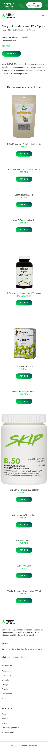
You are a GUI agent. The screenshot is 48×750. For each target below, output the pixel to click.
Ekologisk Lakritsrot (24, 366)
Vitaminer (16, 37)
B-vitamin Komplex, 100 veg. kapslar (24, 170)
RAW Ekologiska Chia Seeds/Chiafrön (24, 144)
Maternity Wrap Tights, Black (24, 515)
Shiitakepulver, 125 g (24, 195)
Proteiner (5, 689)
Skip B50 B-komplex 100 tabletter (24, 490)
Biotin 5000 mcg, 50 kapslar (24, 392)
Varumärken (7, 694)
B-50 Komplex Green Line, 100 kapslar (24, 293)
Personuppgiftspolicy (10, 728)
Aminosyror (6, 675)
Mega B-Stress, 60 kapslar (24, 220)
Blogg (4, 714)
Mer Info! (11, 54)
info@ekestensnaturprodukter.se (15, 657)
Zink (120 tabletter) (24, 541)
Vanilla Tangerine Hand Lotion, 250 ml (24, 591)
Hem (4, 30)
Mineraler (5, 680)
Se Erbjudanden (34, 5)
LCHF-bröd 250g (24, 566)
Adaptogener (7, 671)
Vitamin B (24, 37)
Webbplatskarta (8, 732)
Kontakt (5, 719)
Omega (5, 685)
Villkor (4, 723)
